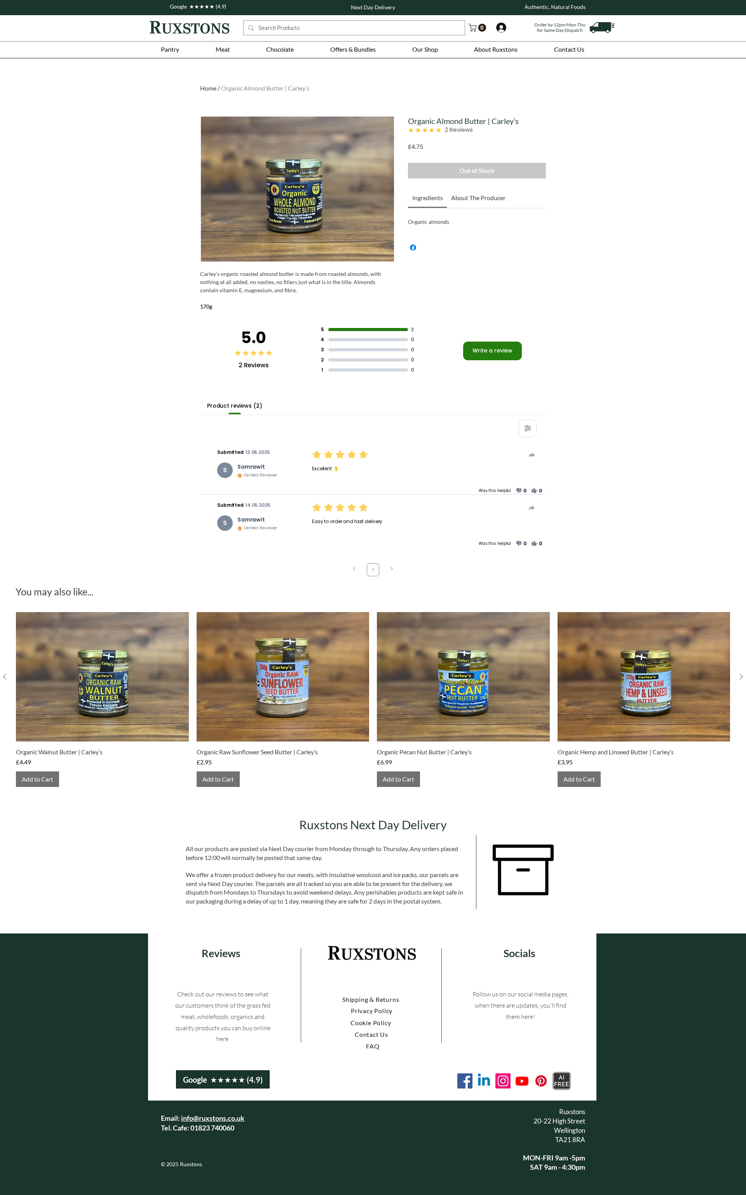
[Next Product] (741, 676)
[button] (170, 49)
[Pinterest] (541, 1081)
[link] (478, 27)
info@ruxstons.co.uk (212, 1118)
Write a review (492, 350)
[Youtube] (522, 1081)
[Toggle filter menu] (528, 428)
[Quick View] (102, 676)
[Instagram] (503, 1081)
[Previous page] (354, 569)
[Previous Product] (4, 676)
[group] (373, 699)
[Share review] (532, 455)
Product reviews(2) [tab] (234, 406)
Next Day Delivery (373, 7)
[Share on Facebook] (413, 247)
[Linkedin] (484, 1081)
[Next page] (391, 569)
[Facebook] (464, 1081)
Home (208, 88)
